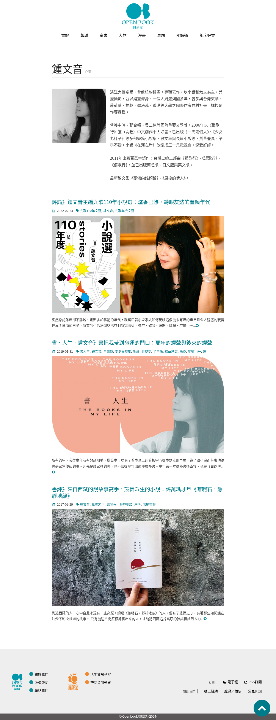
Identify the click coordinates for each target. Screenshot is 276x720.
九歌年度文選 (124, 210)
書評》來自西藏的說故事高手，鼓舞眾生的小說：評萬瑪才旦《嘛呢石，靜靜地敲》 (137, 492)
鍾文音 (108, 210)
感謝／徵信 (233, 691)
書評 (65, 35)
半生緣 (158, 351)
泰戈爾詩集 (123, 351)
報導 (84, 35)
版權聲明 (41, 682)
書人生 (85, 351)
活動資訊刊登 (100, 674)
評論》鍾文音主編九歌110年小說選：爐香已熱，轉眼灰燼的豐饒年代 (131, 201)
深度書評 (149, 504)
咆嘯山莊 (194, 351)
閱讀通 (182, 35)
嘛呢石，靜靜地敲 (119, 504)
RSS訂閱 (255, 681)
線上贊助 (211, 691)
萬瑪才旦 (98, 504)
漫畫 (142, 35)
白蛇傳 (108, 351)
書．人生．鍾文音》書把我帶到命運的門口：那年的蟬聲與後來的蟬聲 (132, 342)
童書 (103, 35)
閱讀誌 (18, 681)
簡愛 (183, 351)
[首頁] (138, 16)
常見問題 (255, 691)
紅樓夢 (146, 351)
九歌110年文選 (90, 210)
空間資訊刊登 (100, 682)
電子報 (232, 681)
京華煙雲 (171, 351)
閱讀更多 (197, 325)
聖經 (136, 351)
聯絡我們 (41, 690)
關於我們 (41, 674)
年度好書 (207, 35)
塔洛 (137, 504)
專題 (161, 35)
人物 (123, 35)
